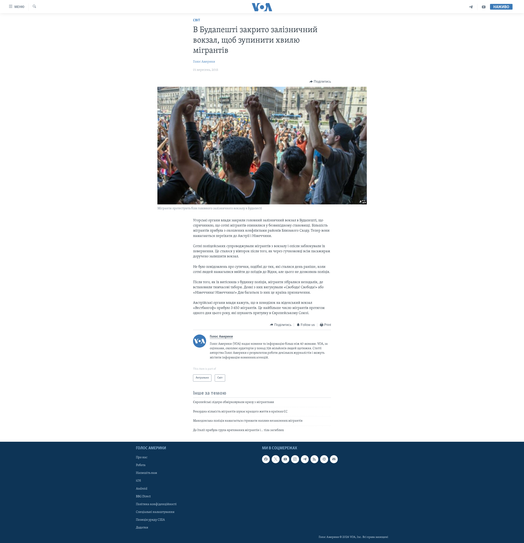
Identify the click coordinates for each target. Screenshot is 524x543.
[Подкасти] (324, 459)
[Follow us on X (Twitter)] (275, 459)
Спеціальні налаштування (155, 512)
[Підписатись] (334, 459)
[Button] (320, 81)
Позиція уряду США (150, 520)
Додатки (142, 527)
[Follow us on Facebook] (266, 459)
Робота (141, 465)
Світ (196, 20)
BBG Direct (143, 496)
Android (141, 488)
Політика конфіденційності (156, 504)
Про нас (141, 457)
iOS (138, 481)
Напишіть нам (146, 473)
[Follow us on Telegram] (305, 459)
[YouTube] (483, 7)
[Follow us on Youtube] (285, 459)
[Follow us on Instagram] (295, 459)
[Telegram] (470, 7)
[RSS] (314, 459)
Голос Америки (204, 61)
